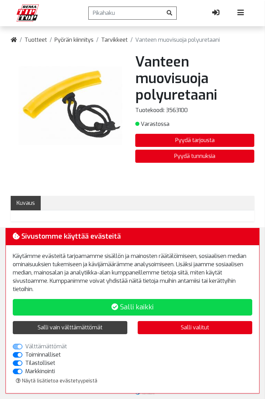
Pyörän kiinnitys (74, 39)
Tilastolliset (40, 363)
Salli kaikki (136, 307)
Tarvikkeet (114, 39)
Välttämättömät (46, 346)
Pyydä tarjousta (195, 140)
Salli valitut (195, 327)
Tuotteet (35, 39)
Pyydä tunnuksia (194, 156)
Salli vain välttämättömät (70, 327)
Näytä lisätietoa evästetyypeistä (59, 381)
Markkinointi (40, 371)
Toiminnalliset (43, 354)
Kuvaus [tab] (26, 203)
